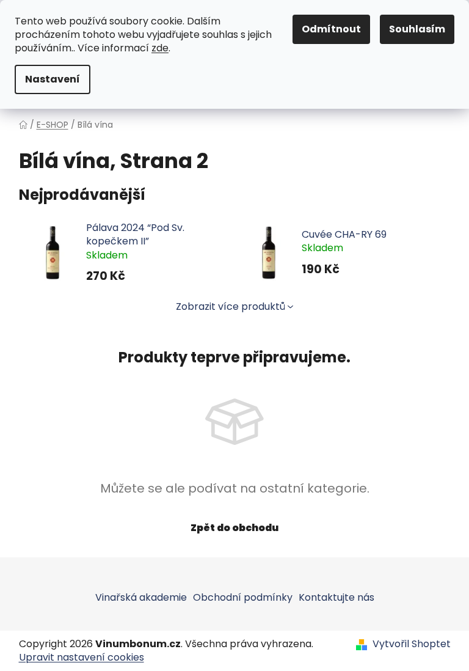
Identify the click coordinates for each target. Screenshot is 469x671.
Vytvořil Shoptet (412, 644)
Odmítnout (331, 29)
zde (160, 48)
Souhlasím (417, 29)
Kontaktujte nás (336, 597)
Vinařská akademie (141, 597)
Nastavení (52, 79)
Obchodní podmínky (243, 597)
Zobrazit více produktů (230, 306)
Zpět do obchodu (234, 528)
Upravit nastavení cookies (81, 657)
